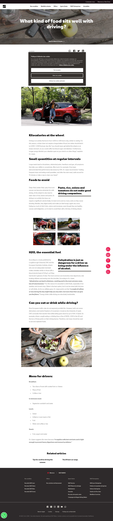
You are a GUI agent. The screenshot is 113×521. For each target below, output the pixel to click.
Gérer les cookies (57, 75)
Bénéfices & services (95, 494)
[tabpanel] (43, 460)
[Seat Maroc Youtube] (62, 507)
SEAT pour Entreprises (95, 483)
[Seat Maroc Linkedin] (58, 507)
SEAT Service (71, 483)
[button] (56, 106)
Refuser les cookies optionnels (57, 80)
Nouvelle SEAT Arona (30, 491)
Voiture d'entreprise (95, 488)
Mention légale (41, 511)
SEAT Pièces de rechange (74, 486)
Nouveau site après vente (74, 494)
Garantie (70, 491)
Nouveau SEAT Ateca (30, 486)
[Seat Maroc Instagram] (55, 507)
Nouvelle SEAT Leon (30, 483)
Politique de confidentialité (68, 511)
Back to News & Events (56, 41)
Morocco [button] (52, 472)
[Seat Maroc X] (51, 507)
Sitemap (57, 511)
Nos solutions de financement (54, 483)
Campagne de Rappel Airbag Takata (77, 497)
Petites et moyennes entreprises (98, 486)
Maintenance (71, 488)
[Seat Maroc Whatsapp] (65, 507)
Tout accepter (57, 70)
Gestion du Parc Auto (95, 491)
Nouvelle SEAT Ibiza (30, 488)
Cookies (50, 511)
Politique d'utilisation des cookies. (66, 65)
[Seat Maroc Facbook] (48, 507)
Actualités (86, 6)
